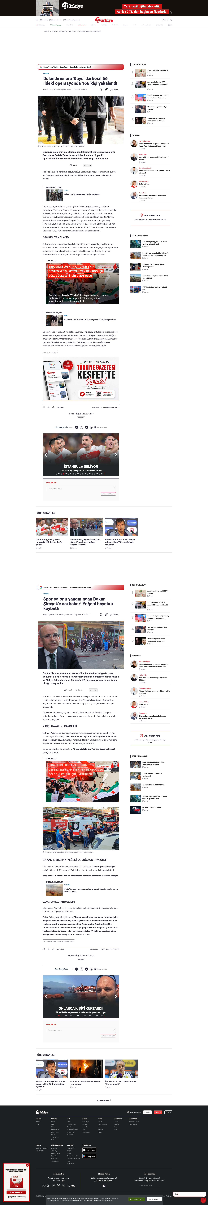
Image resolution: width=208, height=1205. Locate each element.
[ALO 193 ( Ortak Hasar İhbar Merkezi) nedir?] (135, 270)
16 (92, 473)
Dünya (84, 1119)
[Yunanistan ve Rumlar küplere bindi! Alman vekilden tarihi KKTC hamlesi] (141, 73)
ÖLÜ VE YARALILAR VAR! (152, 808)
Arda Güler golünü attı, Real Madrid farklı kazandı (153, 763)
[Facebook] (48, 407)
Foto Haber (54, 1158)
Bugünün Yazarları (41, 1148)
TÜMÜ (105, 474)
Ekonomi (54, 1119)
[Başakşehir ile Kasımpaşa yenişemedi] (135, 779)
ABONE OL (158, 1112)
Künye (69, 1153)
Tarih (115, 1129)
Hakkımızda (70, 1148)
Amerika (85, 1127)
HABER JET (159, 25)
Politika (38, 1122)
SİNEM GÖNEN (51, 941)
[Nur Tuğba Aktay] (134, 143)
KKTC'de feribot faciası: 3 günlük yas (154, 288)
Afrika (84, 1129)
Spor (68, 1119)
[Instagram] (63, 1186)
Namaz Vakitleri (134, 1122)
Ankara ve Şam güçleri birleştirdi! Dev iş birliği (155, 277)
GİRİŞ (166, 20)
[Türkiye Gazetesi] (104, 22)
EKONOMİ (115, 25)
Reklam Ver (70, 1164)
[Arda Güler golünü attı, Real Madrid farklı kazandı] (135, 768)
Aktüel (100, 1132)
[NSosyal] (91, 427)
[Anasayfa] (42, 1112)
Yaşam (100, 1119)
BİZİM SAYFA (81, 25)
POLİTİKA (104, 25)
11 (80, 473)
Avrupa (84, 1124)
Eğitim (38, 1124)
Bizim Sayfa (133, 1119)
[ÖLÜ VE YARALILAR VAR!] (135, 813)
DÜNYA (125, 25)
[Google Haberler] (100, 427)
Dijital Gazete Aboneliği (73, 20)
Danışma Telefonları (73, 1158)
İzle (171, 25)
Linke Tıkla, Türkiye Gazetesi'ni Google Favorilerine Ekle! (67, 67)
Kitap (115, 1127)
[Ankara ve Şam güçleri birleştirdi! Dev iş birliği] (135, 281)
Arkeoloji (116, 1124)
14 (87, 473)
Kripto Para (54, 1132)
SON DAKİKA (41, 25)
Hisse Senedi (55, 1129)
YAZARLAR (69, 25)
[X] (76, 427)
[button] (115, 455)
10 (78, 473)
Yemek (100, 1127)
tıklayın (150, 222)
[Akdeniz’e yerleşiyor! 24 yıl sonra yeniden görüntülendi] (135, 247)
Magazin (54, 1148)
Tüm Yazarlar (40, 1151)
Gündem (46, 73)
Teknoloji (54, 1151)
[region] (104, 1200)
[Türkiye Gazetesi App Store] (89, 1150)
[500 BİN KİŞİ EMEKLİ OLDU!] (135, 790)
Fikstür (69, 1127)
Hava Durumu (102, 1124)
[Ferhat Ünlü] (134, 157)
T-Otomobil (55, 1137)
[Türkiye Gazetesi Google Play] (89, 1156)
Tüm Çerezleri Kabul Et (136, 1199)
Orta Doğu (85, 1122)
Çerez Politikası (167, 1196)
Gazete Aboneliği (57, 20)
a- (85, 165)
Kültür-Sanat (118, 1119)
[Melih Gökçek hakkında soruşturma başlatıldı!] (141, 120)
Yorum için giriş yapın (108, 494)
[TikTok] (68, 1186)
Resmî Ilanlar (55, 1153)
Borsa (53, 1122)
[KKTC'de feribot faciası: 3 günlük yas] (135, 293)
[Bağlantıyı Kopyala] (106, 89)
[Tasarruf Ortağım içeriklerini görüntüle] (55, 25)
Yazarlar (38, 1145)
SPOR (134, 25)
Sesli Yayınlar (133, 1124)
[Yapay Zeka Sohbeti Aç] (203, 1200)
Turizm (53, 1140)
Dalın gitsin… (144, 184)
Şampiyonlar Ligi (72, 1129)
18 (97, 473)
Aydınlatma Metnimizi (93, 1200)
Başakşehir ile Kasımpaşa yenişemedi (152, 775)
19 (99, 473)
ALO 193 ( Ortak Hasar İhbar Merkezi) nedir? (153, 265)
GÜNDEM (93, 25)
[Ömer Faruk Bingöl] (134, 170)
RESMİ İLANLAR (146, 25)
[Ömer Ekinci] (134, 195)
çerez (83, 1198)
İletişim (69, 1151)
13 (85, 473)
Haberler (54, 1156)
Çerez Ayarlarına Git (154, 1199)
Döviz (53, 1127)
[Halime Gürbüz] (134, 184)
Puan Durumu (71, 1124)
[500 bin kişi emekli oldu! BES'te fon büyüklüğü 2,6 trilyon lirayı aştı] (135, 259)
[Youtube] (58, 1186)
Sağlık (100, 1122)
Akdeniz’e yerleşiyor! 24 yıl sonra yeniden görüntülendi (154, 243)
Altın (52, 1124)
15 (90, 473)
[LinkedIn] (86, 427)
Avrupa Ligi (70, 1132)
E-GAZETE (147, 1112)
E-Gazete (45, 20)
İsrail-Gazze (86, 1132)
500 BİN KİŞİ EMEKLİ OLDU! (153, 785)
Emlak (53, 1135)
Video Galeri (55, 1161)
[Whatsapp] (101, 89)
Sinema (116, 1122)
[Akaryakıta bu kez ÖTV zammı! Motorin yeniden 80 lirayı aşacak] (141, 84)
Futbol (69, 1122)
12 (82, 473)
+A (90, 165)
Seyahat (100, 1129)
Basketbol (70, 1135)
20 (101, 473)
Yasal (68, 1161)
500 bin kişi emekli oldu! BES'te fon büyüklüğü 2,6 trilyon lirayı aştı (155, 254)
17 (94, 473)
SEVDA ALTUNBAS (52, 353)
